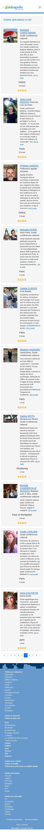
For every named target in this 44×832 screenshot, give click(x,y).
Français (8, 776)
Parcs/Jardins (10, 705)
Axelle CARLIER (28, 531)
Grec (6, 789)
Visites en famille (11, 764)
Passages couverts (12, 692)
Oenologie (9, 703)
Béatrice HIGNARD (30, 349)
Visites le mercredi (12, 716)
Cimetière (8, 695)
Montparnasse (10, 725)
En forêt (8, 708)
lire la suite (32, 208)
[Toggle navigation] (40, 7)
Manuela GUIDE (28, 229)
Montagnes (9, 710)
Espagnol (8, 783)
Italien (7, 786)
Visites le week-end (12, 718)
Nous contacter (22, 825)
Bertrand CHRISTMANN (28, 31)
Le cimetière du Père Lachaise (16, 738)
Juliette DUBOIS (28, 288)
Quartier (8, 690)
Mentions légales (31, 819)
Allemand (8, 781)
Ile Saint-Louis (10, 730)
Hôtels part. (9, 687)
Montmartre (9, 728)
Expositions (9, 674)
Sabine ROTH (27, 416)
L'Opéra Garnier (11, 740)
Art (6, 799)
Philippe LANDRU (29, 165)
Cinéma (8, 698)
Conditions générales (14, 819)
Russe (7, 791)
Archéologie (9, 809)
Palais (7, 685)
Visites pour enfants (13, 761)
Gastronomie (9, 700)
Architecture (9, 801)
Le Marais (8, 735)
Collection (8, 677)
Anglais (7, 778)
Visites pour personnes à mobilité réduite (21, 766)
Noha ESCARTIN (29, 593)
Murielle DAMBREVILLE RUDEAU (28, 488)
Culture (7, 812)
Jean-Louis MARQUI (25, 100)
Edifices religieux (11, 680)
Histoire (8, 804)
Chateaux (8, 682)
